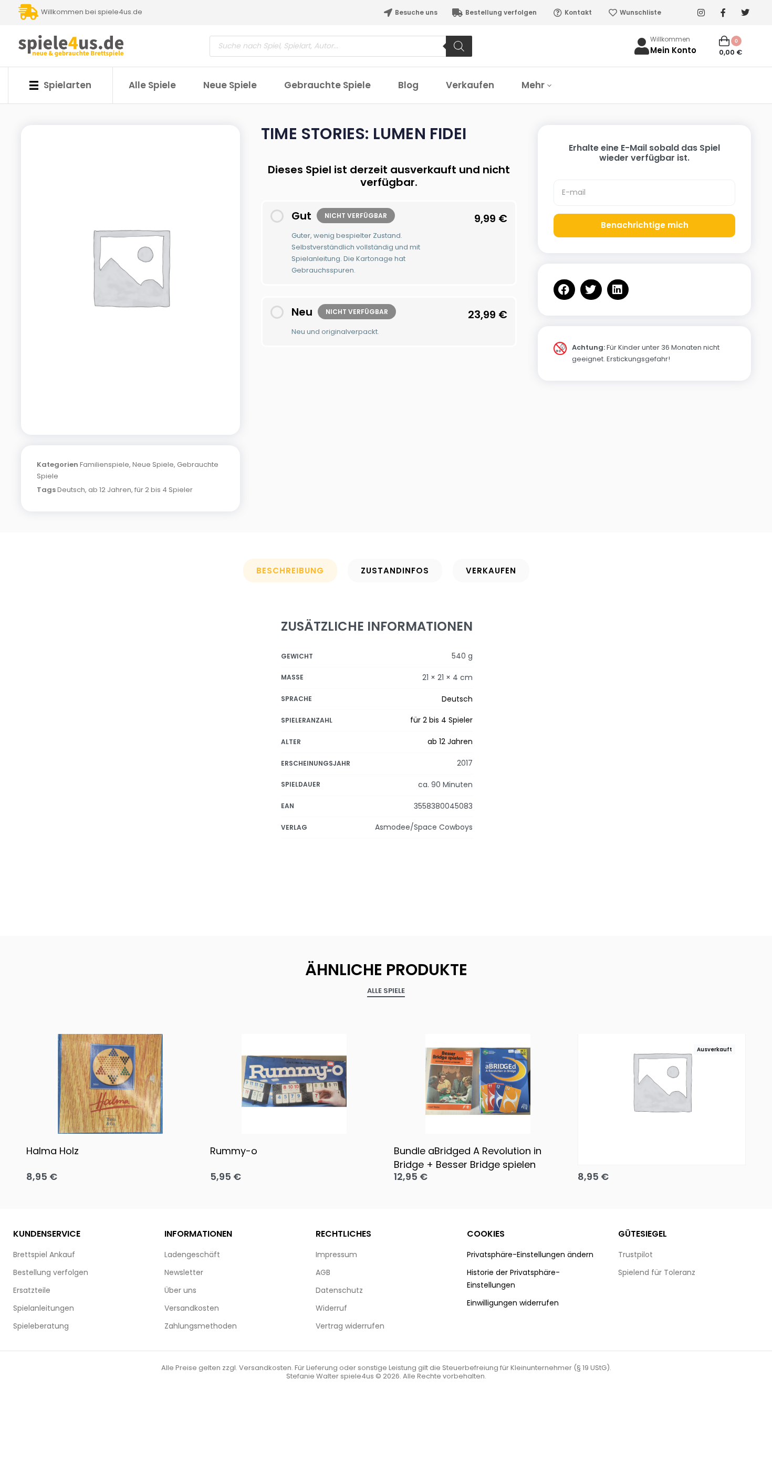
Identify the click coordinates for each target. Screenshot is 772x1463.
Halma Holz (52, 1150)
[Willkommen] (641, 46)
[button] (564, 289)
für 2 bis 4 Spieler (163, 490)
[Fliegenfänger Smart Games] (662, 1081)
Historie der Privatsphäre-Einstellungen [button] (513, 1278)
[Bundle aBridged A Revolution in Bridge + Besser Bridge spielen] (478, 1081)
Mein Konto (673, 50)
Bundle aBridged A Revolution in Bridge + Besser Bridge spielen (467, 1157)
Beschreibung (290, 570)
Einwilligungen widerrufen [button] (513, 1303)
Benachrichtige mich (644, 225)
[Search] (459, 46)
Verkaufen (491, 570)
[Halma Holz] (110, 1081)
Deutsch (71, 490)
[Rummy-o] (294, 1081)
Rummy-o (233, 1150)
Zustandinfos (395, 570)
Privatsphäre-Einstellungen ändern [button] (530, 1254)
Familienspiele (104, 464)
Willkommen (670, 39)
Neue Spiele (153, 464)
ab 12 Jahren (109, 490)
